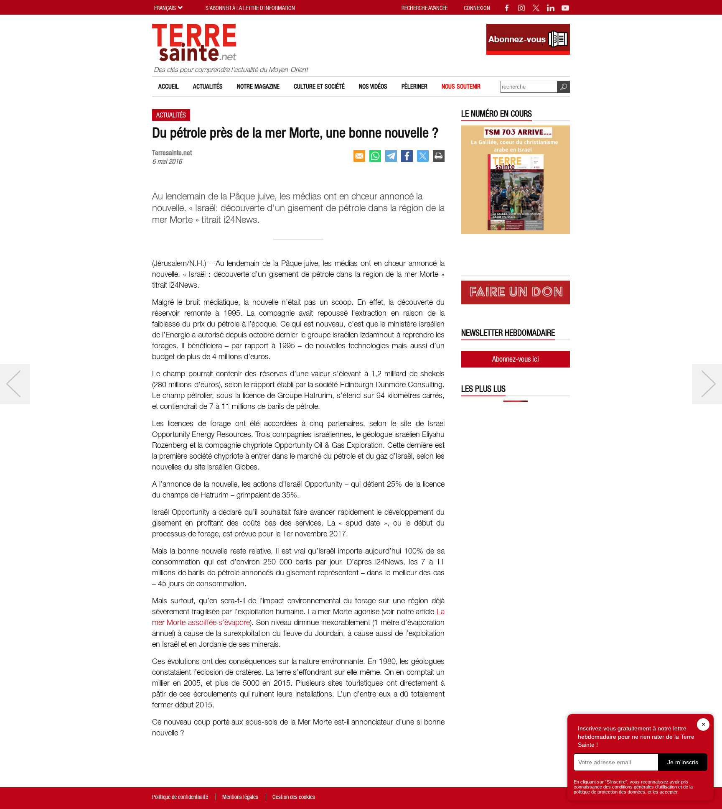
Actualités (208, 86)
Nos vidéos (373, 86)
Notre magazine (258, 86)
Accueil (168, 86)
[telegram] (391, 156)
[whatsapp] (375, 156)
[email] (359, 156)
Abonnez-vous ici (515, 359)
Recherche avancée (424, 8)
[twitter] (423, 156)
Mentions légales (240, 797)
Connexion (477, 8)
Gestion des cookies (293, 797)
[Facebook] (507, 8)
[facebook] (407, 156)
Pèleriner (414, 86)
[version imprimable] (439, 156)
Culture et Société (319, 86)
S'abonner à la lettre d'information (250, 8)
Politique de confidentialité (180, 797)
